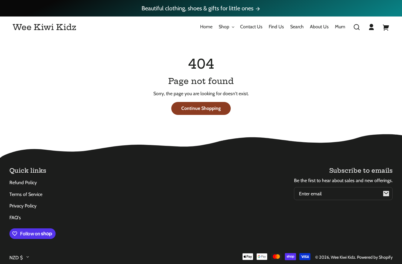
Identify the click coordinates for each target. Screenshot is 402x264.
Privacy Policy (22, 206)
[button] (356, 27)
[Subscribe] (386, 193)
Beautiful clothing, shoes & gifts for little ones (198, 8)
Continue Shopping (201, 108)
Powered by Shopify (375, 257)
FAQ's (15, 217)
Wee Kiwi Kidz (343, 257)
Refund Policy (23, 182)
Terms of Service (25, 194)
